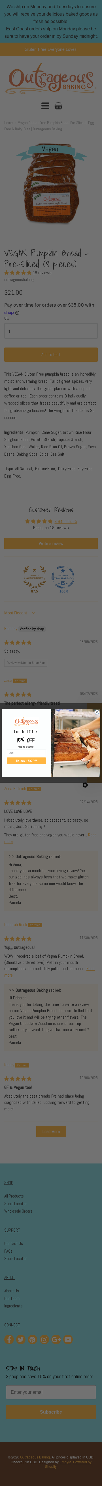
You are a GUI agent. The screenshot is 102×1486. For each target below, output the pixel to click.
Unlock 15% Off (26, 760)
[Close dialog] (97, 712)
